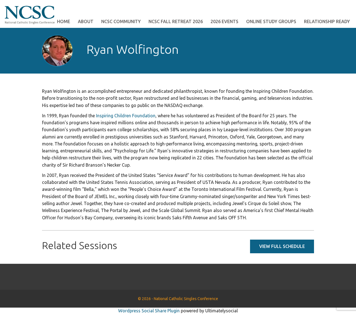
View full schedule (282, 246)
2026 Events (224, 21)
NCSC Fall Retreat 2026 (176, 21)
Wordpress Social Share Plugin (149, 310)
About (85, 21)
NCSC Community (121, 21)
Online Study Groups (271, 21)
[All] (290, 50)
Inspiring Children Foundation (125, 115)
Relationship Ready (327, 21)
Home (63, 21)
